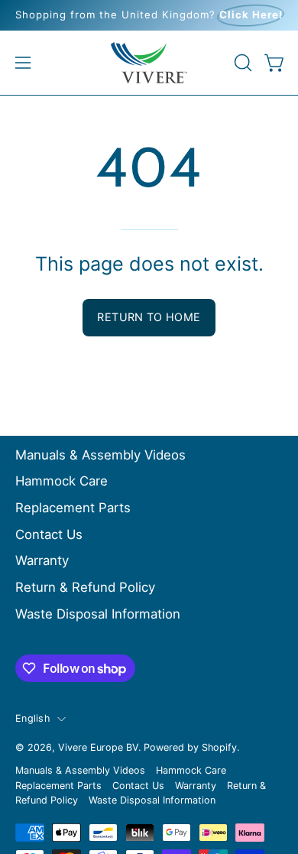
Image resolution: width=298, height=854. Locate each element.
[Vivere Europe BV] (149, 62)
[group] (149, 15)
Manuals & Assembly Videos (100, 455)
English (32, 718)
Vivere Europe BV (98, 747)
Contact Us (49, 534)
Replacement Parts (73, 507)
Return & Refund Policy (85, 587)
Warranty (42, 560)
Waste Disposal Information (97, 614)
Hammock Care (61, 481)
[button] (241, 62)
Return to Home (148, 316)
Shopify (219, 747)
